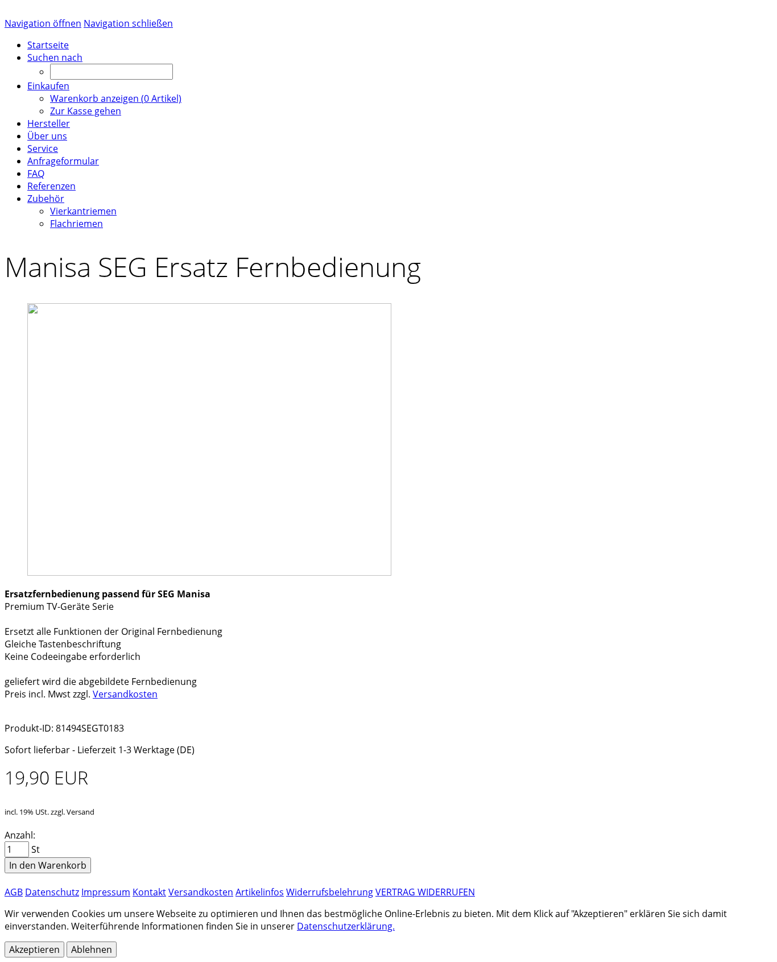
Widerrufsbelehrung (329, 892)
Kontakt (149, 892)
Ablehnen (91, 949)
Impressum (105, 892)
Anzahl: (20, 835)
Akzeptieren (34, 949)
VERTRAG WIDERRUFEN (425, 892)
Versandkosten (125, 694)
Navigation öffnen (43, 23)
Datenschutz (52, 892)
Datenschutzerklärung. (346, 926)
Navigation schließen (128, 23)
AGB (14, 892)
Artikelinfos (259, 892)
